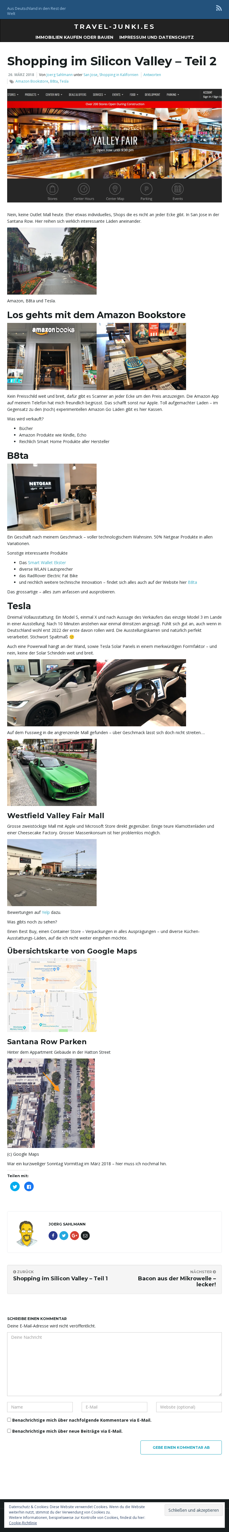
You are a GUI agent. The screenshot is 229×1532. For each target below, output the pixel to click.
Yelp (46, 912)
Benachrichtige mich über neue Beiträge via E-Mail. (67, 1431)
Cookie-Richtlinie (23, 1522)
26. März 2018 (21, 74)
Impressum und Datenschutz (156, 37)
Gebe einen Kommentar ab (181, 1447)
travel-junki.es (114, 27)
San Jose (90, 74)
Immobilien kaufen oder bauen (74, 37)
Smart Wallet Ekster (47, 562)
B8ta (54, 81)
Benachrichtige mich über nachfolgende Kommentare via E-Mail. (81, 1420)
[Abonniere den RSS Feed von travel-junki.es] (219, 8)
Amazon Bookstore (32, 81)
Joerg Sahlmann (60, 74)
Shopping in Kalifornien (118, 74)
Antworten (152, 74)
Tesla (64, 81)
